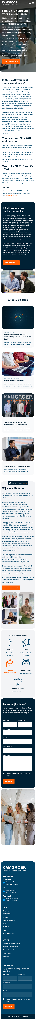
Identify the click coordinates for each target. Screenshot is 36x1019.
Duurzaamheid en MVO (9, 332)
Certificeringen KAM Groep (11, 943)
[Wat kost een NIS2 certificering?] (18, 364)
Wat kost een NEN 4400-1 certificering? (17, 466)
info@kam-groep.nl (9, 920)
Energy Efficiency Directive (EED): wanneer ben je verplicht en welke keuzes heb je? (18, 337)
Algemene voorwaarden (10, 946)
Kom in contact (10, 263)
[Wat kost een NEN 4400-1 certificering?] (18, 449)
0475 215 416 (7, 914)
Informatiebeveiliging (15, 378)
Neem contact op (10, 61)
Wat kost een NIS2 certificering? (15, 380)
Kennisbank (7, 378)
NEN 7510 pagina (11, 195)
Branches (6, 957)
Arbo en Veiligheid (8, 420)
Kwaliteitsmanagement (9, 464)
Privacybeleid (7, 953)
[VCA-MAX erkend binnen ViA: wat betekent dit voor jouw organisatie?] (18, 405)
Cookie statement (8, 950)
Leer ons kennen (10, 588)
